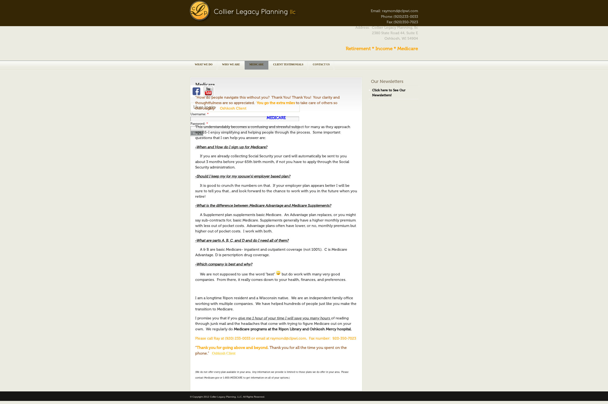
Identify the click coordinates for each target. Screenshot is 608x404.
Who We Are (231, 64)
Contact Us (321, 64)
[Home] (244, 22)
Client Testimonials (288, 64)
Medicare (256, 64)
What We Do (204, 64)
